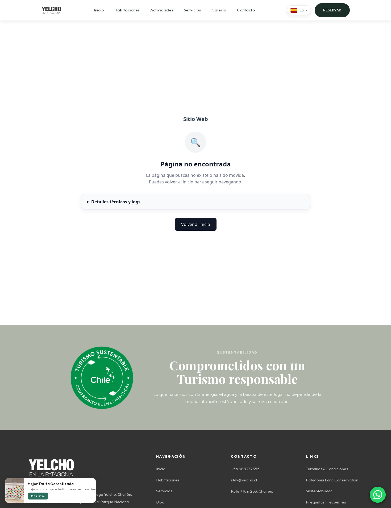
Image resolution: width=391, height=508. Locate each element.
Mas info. (38, 496)
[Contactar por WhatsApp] (378, 495)
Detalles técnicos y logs (115, 202)
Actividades (161, 9)
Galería (218, 9)
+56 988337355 (245, 468)
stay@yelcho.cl (244, 479)
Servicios (192, 9)
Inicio (99, 9)
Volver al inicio (195, 224)
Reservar (332, 10)
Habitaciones (127, 9)
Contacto (246, 9)
